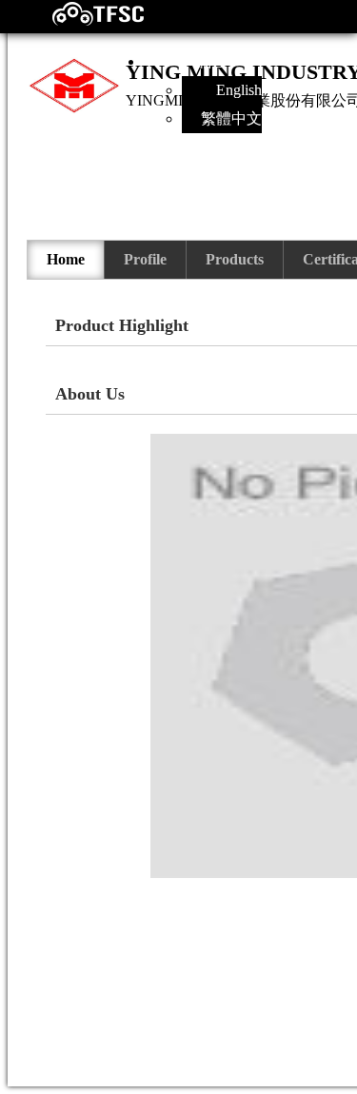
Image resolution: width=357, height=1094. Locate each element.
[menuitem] (66, 260)
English (239, 90)
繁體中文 (231, 118)
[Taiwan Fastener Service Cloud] (81, 21)
